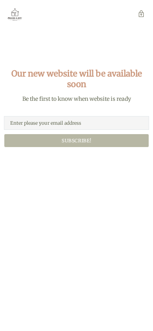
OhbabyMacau (15, 14)
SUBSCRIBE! (76, 141)
